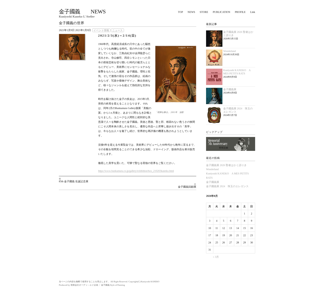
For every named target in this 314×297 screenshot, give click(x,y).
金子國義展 (229, 89)
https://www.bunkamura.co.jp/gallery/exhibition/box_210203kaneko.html (136, 171)
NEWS (191, 12)
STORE (204, 12)
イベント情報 (101, 30)
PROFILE (240, 12)
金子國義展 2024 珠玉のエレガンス (227, 186)
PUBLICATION (221, 12)
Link (252, 12)
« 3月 (216, 256)
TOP (180, 12)
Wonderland (229, 51)
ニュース (117, 30)
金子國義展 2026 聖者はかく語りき (226, 165)
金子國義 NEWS (82, 11)
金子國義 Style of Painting (113, 285)
